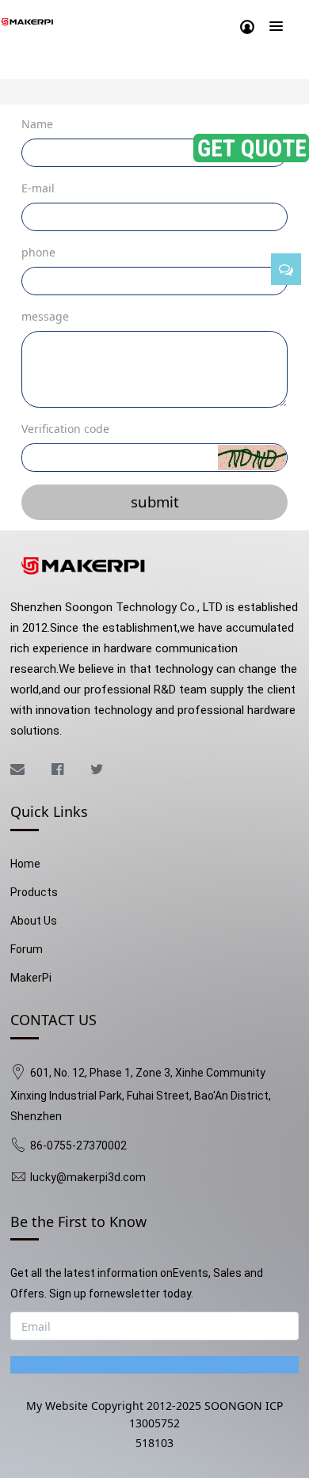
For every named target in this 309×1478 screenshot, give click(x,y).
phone (38, 252)
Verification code (65, 428)
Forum (26, 949)
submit (155, 501)
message (45, 316)
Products (34, 892)
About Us (33, 920)
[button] (252, 457)
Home (25, 863)
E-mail (38, 188)
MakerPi (31, 977)
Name (37, 123)
